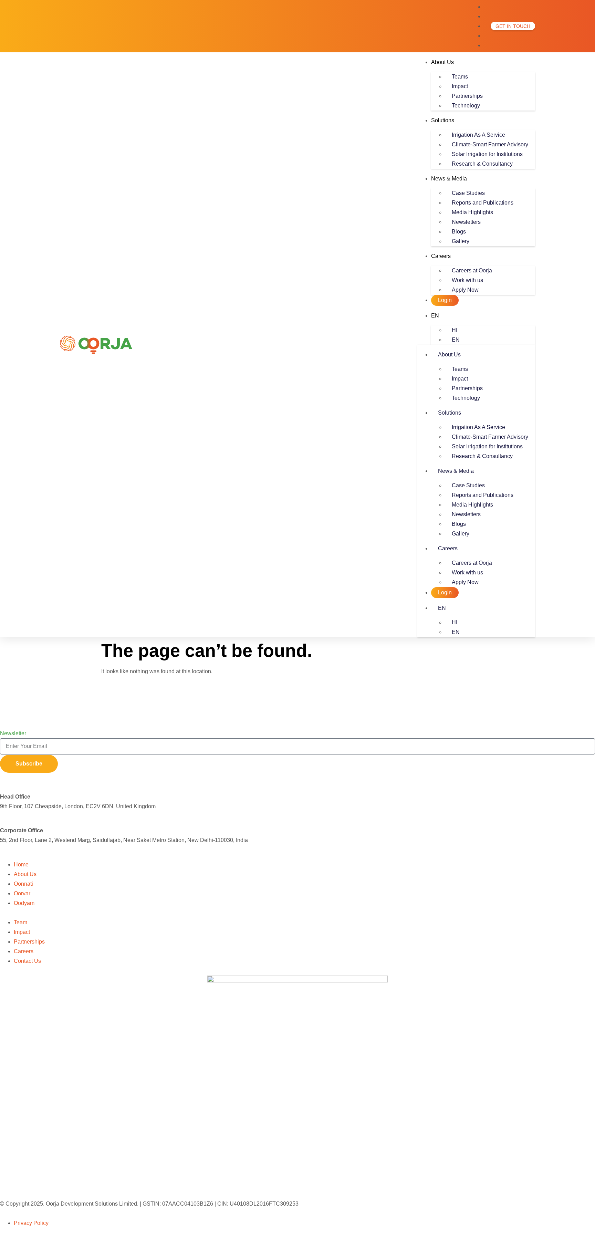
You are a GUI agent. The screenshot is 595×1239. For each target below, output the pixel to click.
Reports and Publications (482, 203)
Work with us (467, 280)
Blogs (459, 232)
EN (435, 316)
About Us (442, 62)
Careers (441, 256)
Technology (466, 105)
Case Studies (468, 193)
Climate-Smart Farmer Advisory (490, 144)
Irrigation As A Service (478, 135)
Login (445, 300)
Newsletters (466, 222)
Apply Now (465, 290)
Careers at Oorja (472, 270)
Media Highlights (472, 212)
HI (454, 330)
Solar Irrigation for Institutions (487, 154)
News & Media (449, 178)
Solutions (442, 120)
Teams (460, 77)
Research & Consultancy (482, 164)
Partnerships (467, 96)
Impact (460, 86)
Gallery (460, 241)
